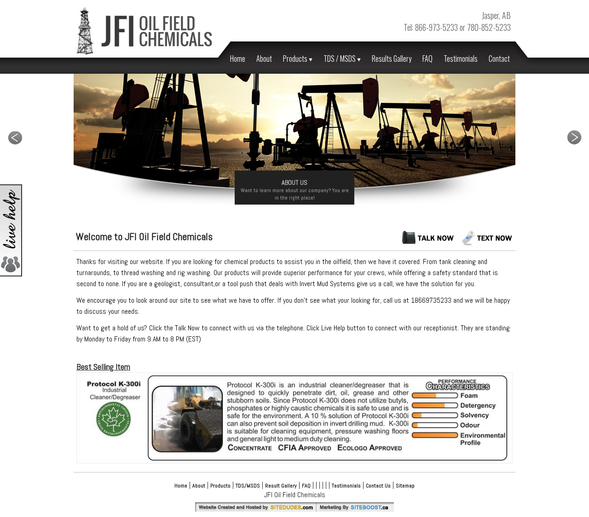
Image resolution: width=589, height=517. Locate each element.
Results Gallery (391, 58)
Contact (499, 58)
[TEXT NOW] (487, 243)
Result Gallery (281, 485)
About (264, 58)
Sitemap (405, 485)
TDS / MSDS (340, 58)
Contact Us (378, 485)
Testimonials (461, 58)
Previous (14, 137)
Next (574, 137)
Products (296, 58)
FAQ (427, 58)
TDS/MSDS (248, 485)
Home (237, 58)
